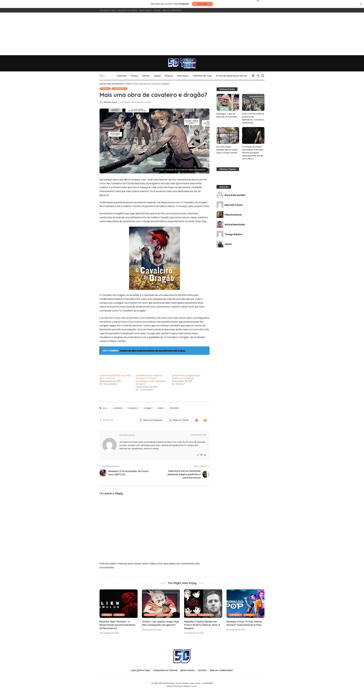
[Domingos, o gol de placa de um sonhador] (228, 102)
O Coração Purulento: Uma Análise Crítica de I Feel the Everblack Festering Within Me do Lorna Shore (253, 153)
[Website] (198, 455)
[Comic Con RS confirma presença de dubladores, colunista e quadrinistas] (253, 102)
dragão (148, 408)
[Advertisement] (182, 34)
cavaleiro (133, 408)
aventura (118, 408)
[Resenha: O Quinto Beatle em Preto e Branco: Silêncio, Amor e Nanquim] (203, 603)
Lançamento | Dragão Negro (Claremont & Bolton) (186, 377)
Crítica (105, 89)
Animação (235, 615)
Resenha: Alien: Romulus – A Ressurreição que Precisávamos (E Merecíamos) (117, 625)
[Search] (262, 75)
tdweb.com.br (190, 686)
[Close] (360, 4)
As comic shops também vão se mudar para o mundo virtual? (227, 150)
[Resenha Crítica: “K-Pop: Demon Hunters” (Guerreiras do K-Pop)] (246, 603)
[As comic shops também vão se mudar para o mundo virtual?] (228, 135)
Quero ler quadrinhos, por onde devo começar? (115, 377)
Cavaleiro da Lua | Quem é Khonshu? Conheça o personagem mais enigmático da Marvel (151, 379)
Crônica (149, 615)
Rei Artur (175, 408)
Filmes (119, 615)
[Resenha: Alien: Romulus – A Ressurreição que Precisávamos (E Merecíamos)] (119, 603)
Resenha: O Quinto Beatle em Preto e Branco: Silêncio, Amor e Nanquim (202, 625)
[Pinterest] (196, 420)
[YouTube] (205, 455)
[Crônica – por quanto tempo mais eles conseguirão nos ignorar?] (161, 603)
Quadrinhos (119, 89)
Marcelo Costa (110, 102)
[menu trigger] (104, 75)
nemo (161, 408)
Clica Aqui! (202, 4)
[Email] (205, 420)
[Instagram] (201, 455)
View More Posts (199, 435)
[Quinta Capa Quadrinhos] (182, 63)
